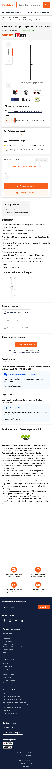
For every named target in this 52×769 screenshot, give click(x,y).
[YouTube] (16, 620)
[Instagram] (10, 620)
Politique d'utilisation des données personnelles (26, 758)
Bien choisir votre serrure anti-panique (25, 111)
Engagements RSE (8, 644)
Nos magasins (6, 669)
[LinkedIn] (21, 620)
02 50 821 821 (9, 727)
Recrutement (6, 638)
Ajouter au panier (27, 186)
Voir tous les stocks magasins (15, 134)
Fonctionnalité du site (9, 680)
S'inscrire (44, 607)
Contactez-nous (7, 716)
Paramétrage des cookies (26, 760)
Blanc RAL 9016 (22, 120)
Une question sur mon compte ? (12, 696)
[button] (31, 65)
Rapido (5, 652)
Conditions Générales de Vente (26, 752)
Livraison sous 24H (8, 641)
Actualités (5, 663)
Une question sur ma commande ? (12, 699)
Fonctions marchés (8, 650)
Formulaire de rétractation (10, 713)
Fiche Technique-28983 (17, 328)
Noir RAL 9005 (38, 120)
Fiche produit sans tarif (17, 312)
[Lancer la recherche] (46, 5)
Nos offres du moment (9, 674)
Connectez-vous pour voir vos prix (26, 166)
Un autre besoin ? (8, 710)
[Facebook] (4, 620)
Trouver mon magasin (12, 733)
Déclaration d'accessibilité (26, 763)
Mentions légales (26, 755)
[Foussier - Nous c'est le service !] (8, 5)
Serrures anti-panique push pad (14, 17)
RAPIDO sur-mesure (40, 12)
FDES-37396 (12, 320)
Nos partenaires (7, 666)
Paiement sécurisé (8, 683)
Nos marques (6, 672)
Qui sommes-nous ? (8, 633)
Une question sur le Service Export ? (13, 708)
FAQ (4, 694)
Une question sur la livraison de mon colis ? (15, 702)
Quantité (7, 173)
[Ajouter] (23, 177)
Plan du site (26, 766)
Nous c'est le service (8, 636)
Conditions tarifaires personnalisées (13, 647)
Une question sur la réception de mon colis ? (15, 705)
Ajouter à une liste (27, 192)
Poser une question (26, 344)
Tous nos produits (14, 12)
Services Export (7, 677)
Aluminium (10, 120)
